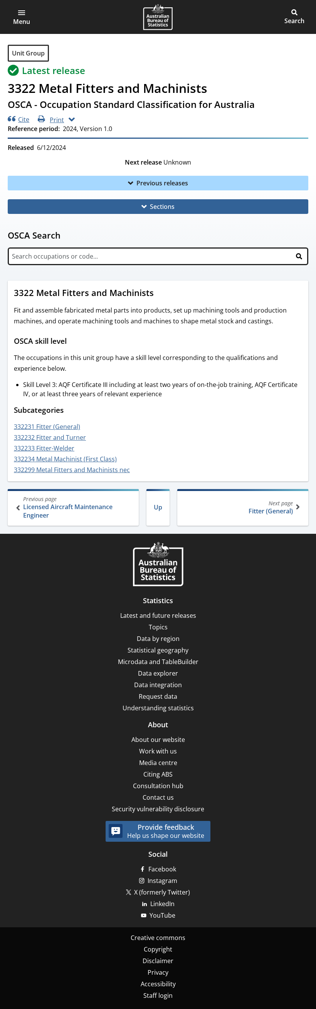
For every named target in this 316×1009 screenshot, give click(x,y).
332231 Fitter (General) (47, 426)
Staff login (158, 995)
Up (158, 507)
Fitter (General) (271, 507)
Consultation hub (158, 786)
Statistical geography (158, 650)
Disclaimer (158, 961)
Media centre (158, 762)
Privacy (158, 972)
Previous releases (162, 183)
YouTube (162, 915)
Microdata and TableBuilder (158, 662)
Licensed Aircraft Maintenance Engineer (68, 507)
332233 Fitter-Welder (44, 448)
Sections (162, 206)
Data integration (158, 685)
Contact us (158, 797)
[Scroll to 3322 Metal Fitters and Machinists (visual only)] (161, 293)
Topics (158, 627)
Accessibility (158, 984)
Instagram (162, 880)
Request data (158, 696)
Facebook (162, 869)
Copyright (158, 949)
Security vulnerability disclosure (158, 809)
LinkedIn (162, 904)
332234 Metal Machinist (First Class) (65, 459)
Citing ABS (158, 774)
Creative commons (158, 937)
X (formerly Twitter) (162, 892)
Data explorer (158, 673)
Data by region (158, 638)
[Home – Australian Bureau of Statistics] (158, 564)
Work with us (158, 751)
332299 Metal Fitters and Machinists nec (72, 470)
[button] (21, 17)
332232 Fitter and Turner (50, 437)
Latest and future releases (158, 615)
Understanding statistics (158, 708)
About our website (158, 739)
